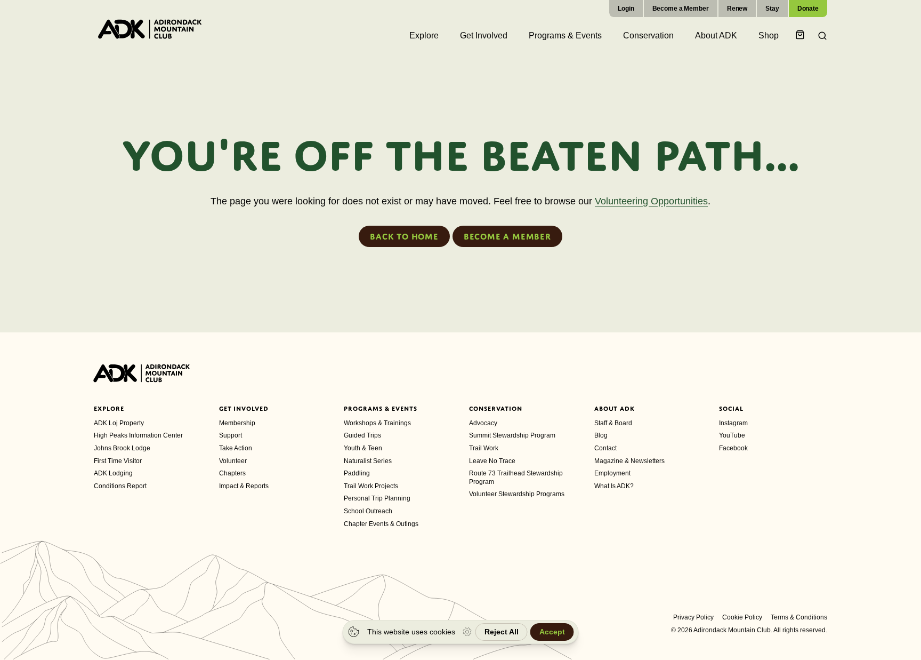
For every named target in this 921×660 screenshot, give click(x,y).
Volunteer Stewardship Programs (516, 494)
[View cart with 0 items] (801, 35)
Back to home (404, 236)
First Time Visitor (118, 461)
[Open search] (819, 35)
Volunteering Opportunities (651, 201)
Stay (772, 8)
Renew (737, 8)
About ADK (614, 408)
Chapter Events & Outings (381, 524)
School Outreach (368, 511)
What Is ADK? (614, 486)
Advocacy (483, 423)
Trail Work (483, 448)
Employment (612, 473)
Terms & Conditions (799, 617)
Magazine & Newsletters (629, 461)
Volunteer (233, 461)
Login (626, 8)
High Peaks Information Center (138, 435)
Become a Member (680, 8)
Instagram (733, 423)
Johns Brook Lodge (122, 448)
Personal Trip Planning (377, 498)
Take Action (235, 448)
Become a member (507, 236)
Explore (109, 408)
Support (230, 435)
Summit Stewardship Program (512, 435)
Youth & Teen (363, 448)
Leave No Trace (492, 461)
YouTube (732, 435)
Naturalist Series (368, 461)
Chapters (232, 473)
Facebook (733, 448)
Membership (237, 423)
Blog (601, 435)
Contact (605, 448)
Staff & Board (613, 423)
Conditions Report (120, 486)
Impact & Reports (244, 486)
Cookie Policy (742, 617)
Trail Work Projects (371, 486)
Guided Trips (362, 435)
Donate (808, 8)
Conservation (495, 408)
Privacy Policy (693, 617)
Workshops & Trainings (377, 423)
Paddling (357, 473)
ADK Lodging (113, 473)
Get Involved (244, 408)
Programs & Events (380, 408)
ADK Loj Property (119, 423)
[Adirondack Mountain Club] (150, 29)
